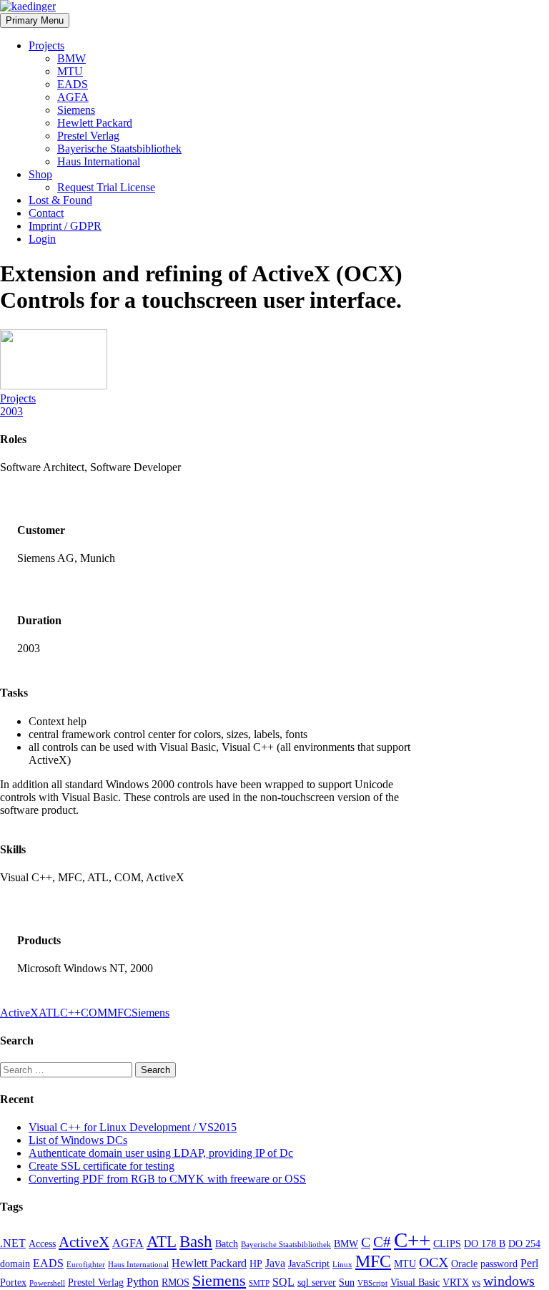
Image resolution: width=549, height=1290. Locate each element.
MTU (70, 71)
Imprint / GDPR (65, 226)
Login (42, 239)
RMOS (175, 1282)
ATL (49, 1013)
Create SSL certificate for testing (101, 1166)
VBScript (372, 1283)
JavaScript (309, 1263)
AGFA (73, 97)
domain (15, 1263)
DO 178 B (484, 1243)
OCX (433, 1262)
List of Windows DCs (78, 1140)
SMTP (259, 1283)
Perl (529, 1263)
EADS (72, 84)
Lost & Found (60, 200)
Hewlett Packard (94, 123)
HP (255, 1263)
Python (143, 1282)
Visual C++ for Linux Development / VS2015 (133, 1127)
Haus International (98, 161)
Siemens (76, 110)
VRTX (455, 1282)
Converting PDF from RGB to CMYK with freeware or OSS (167, 1179)
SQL (283, 1282)
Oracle (464, 1263)
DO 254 (524, 1243)
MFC (119, 1013)
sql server (316, 1282)
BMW (71, 58)
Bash (195, 1241)
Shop (40, 174)
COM (94, 1013)
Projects (46, 45)
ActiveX (19, 1013)
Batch (226, 1243)
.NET (13, 1243)
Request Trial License (106, 187)
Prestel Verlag (88, 136)
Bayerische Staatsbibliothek (119, 148)
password (499, 1263)
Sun (347, 1282)
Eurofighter (85, 1265)
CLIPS (447, 1243)
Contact (46, 213)
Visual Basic (415, 1282)
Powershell (47, 1283)
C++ (70, 1013)
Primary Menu (35, 20)
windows (509, 1281)
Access (42, 1243)
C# (382, 1242)
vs (476, 1282)
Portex (13, 1282)
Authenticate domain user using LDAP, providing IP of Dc (161, 1153)
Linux (342, 1265)
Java (275, 1263)
